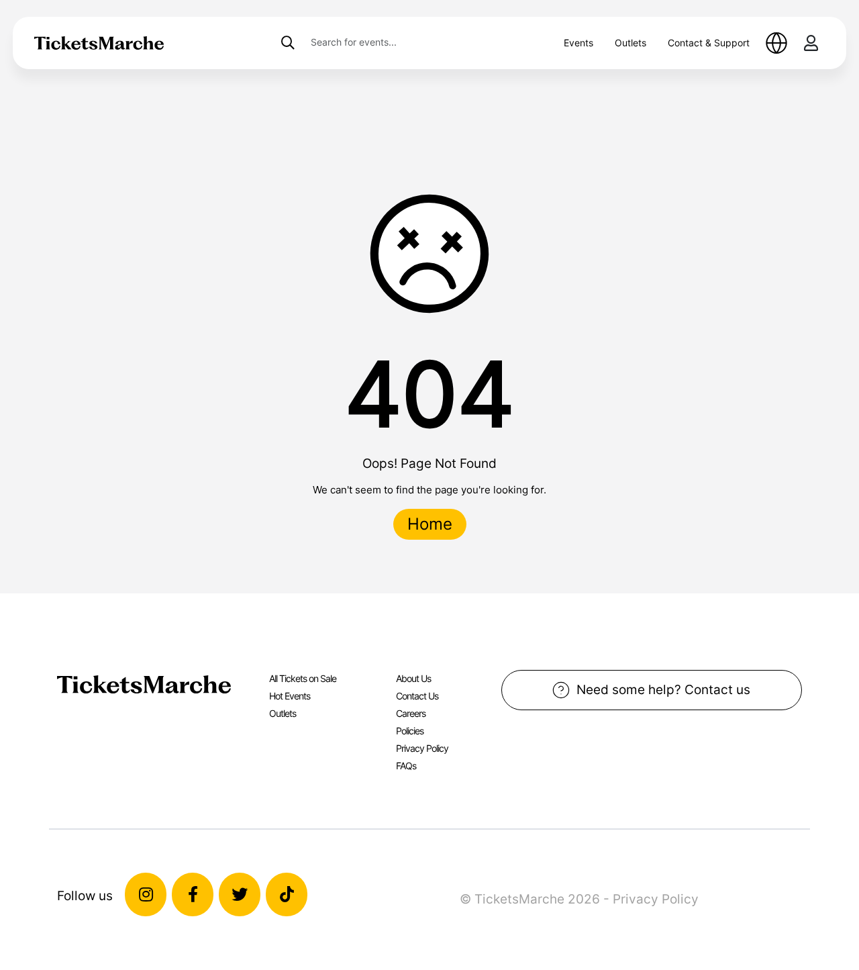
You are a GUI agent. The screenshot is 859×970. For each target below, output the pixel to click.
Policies (409, 730)
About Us (413, 678)
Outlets (630, 42)
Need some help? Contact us (663, 689)
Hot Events (289, 695)
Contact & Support (709, 42)
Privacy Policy (422, 748)
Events (578, 42)
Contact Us (417, 695)
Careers (410, 713)
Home (429, 524)
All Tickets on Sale (302, 678)
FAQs (406, 765)
